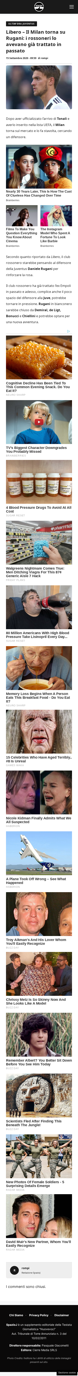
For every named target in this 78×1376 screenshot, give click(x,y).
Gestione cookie (67, 1372)
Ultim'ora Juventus (21, 23)
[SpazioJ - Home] (39, 7)
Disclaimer (61, 1315)
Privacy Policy (38, 1315)
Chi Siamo (16, 1315)
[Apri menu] (71, 6)
